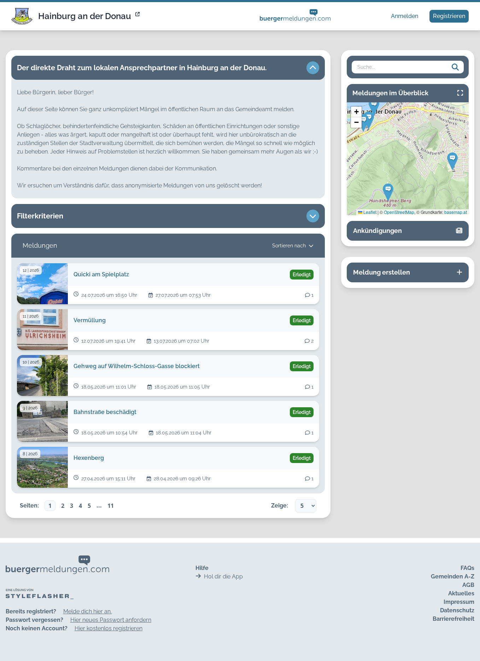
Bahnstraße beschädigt (105, 412)
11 (110, 506)
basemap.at (455, 212)
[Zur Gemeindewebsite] (138, 16)
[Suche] (455, 67)
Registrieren (449, 16)
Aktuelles (461, 593)
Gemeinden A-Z (452, 576)
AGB (468, 585)
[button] (452, 161)
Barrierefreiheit (453, 618)
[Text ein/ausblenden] (312, 67)
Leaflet (369, 212)
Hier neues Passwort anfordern (110, 620)
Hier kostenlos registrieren (108, 628)
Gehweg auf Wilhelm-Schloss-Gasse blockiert (137, 366)
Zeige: (279, 506)
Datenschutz (457, 610)
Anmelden (404, 16)
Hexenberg (89, 458)
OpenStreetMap (399, 212)
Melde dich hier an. (87, 611)
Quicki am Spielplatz (101, 274)
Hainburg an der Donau (84, 16)
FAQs (467, 568)
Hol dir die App (223, 576)
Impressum (459, 602)
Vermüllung (90, 320)
